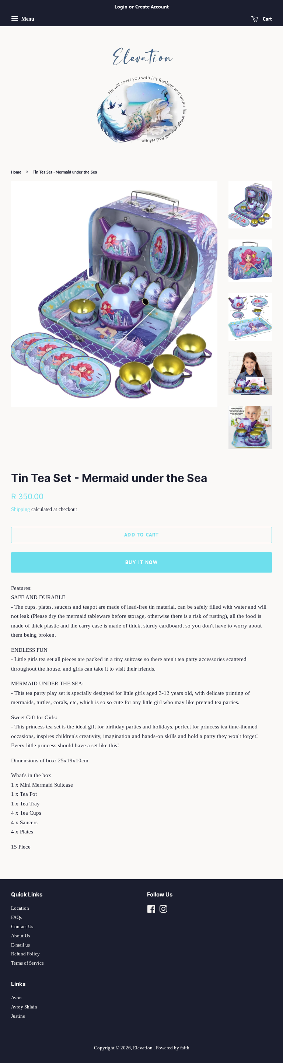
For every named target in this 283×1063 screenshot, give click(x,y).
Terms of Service (27, 963)
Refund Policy (25, 954)
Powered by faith (172, 1047)
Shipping (20, 509)
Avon (16, 997)
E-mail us (20, 945)
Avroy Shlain (24, 1007)
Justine (18, 1016)
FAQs (16, 917)
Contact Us (22, 926)
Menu (27, 19)
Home (16, 172)
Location (20, 908)
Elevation (143, 1047)
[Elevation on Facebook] (151, 910)
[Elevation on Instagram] (163, 910)
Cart (266, 18)
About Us (20, 935)
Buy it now (141, 562)
